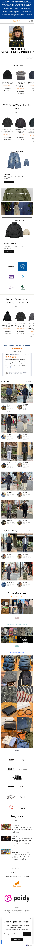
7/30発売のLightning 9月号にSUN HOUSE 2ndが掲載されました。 (22, 829)
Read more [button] (13, 368)
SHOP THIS (9, 182)
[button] (30, 945)
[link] (17, 373)
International (16, 872)
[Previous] (27, 57)
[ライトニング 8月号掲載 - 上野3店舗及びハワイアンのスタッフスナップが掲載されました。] (6, 838)
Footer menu (16, 868)
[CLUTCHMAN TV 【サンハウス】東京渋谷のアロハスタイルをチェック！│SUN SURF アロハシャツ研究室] (6, 851)
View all (17, 112)
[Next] (31, 57)
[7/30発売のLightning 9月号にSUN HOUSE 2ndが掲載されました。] (6, 827)
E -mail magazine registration (16, 876)
